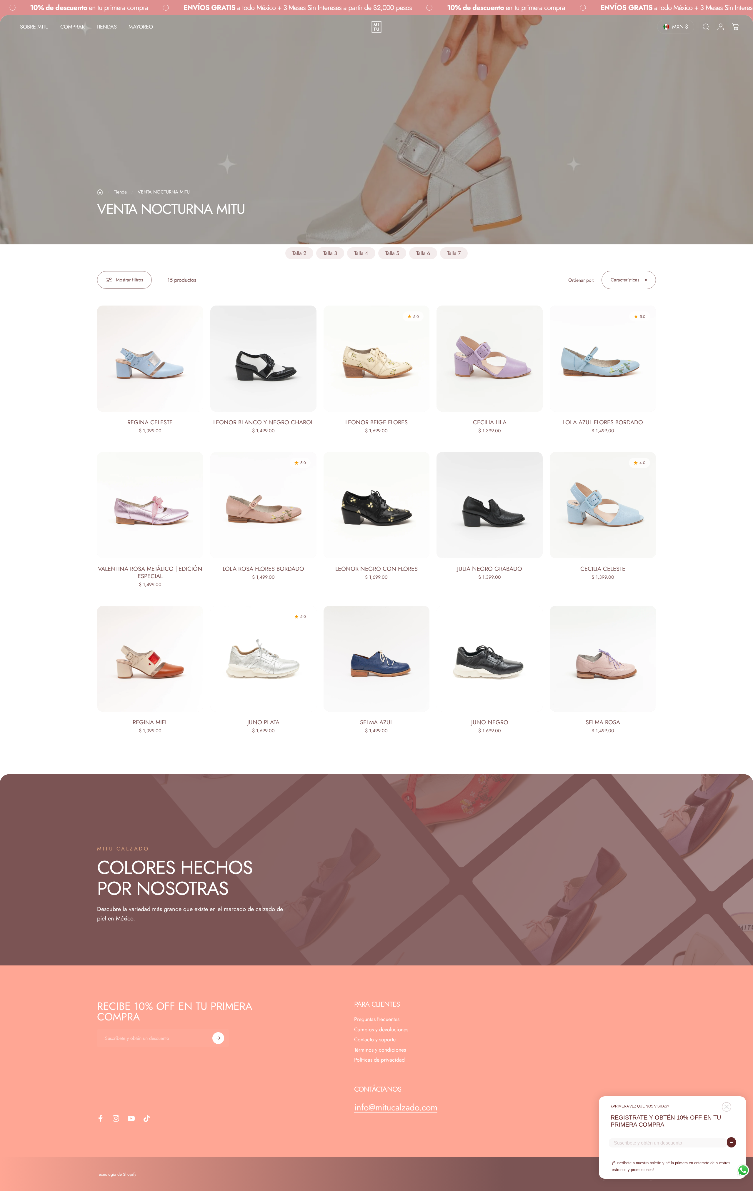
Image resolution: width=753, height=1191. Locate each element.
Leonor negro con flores (376, 569)
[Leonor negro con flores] (377, 505)
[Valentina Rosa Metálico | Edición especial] (150, 505)
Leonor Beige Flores (376, 422)
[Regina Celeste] (150, 359)
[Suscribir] (218, 1038)
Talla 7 (454, 253)
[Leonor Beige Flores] (377, 359)
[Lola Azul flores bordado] (603, 359)
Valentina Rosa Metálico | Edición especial (150, 573)
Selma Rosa (603, 722)
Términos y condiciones (380, 1050)
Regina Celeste (150, 422)
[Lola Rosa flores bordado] (263, 505)
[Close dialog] (726, 1107)
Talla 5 (392, 253)
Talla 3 (330, 253)
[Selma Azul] (377, 659)
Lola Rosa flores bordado (263, 569)
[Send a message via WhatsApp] (743, 1170)
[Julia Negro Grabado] (490, 505)
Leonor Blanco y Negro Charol (263, 422)
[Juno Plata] (263, 659)
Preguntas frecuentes (376, 1019)
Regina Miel (150, 722)
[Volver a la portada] (100, 192)
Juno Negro (489, 722)
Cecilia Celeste (602, 569)
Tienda (120, 192)
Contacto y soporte (375, 1039)
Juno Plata (263, 722)
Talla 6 (423, 253)
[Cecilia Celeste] (603, 505)
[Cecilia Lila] (490, 359)
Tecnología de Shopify (116, 1174)
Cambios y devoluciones (381, 1029)
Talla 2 (299, 253)
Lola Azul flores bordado (603, 422)
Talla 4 (361, 253)
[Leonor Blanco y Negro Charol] (263, 359)
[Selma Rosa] (603, 659)
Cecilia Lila (490, 422)
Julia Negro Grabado (489, 569)
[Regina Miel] (150, 659)
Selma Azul (376, 722)
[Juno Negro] (490, 659)
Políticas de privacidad (379, 1060)
